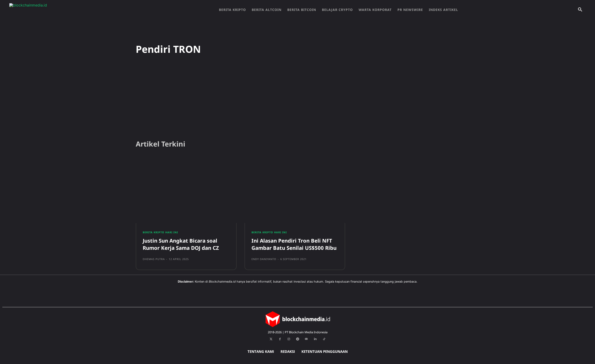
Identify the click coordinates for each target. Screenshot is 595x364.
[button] (580, 9)
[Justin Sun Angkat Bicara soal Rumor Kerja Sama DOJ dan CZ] (186, 190)
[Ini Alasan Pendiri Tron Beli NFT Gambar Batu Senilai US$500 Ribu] (295, 190)
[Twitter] (271, 339)
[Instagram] (289, 339)
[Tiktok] (324, 339)
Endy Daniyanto (263, 259)
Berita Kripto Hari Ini (160, 232)
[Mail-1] (306, 339)
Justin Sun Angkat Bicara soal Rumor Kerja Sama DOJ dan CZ (181, 244)
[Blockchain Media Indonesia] (55, 9)
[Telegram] (297, 339)
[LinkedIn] (315, 339)
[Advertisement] (297, 99)
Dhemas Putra (154, 259)
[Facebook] (280, 339)
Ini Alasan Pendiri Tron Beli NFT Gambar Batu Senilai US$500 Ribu (294, 244)
